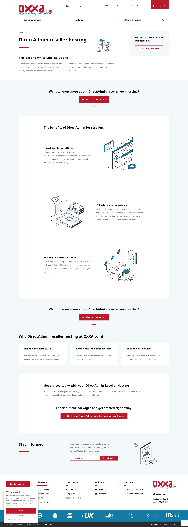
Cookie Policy (47, 524)
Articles (118, 6)
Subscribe (110, 458)
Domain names (32, 19)
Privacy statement (32, 524)
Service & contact (131, 6)
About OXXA (71, 489)
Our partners (71, 493)
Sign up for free (20, 484)
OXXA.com (108, 6)
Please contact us (95, 99)
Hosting (78, 19)
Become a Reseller (73, 498)
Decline (21, 516)
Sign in (144, 6)
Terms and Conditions (14, 524)
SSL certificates (132, 19)
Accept (21, 510)
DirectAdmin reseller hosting (116, 209)
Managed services (44, 493)
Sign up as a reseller (150, 48)
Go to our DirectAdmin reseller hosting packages (95, 416)
